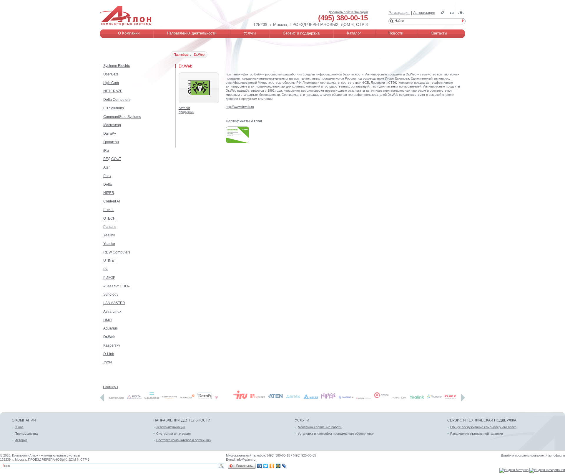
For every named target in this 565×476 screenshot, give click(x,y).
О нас (19, 427)
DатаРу (109, 133)
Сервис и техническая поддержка (481, 420)
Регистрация (399, 13)
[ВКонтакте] (260, 466)
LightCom (111, 83)
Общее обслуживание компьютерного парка (483, 427)
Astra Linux (112, 311)
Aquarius (110, 328)
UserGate (111, 74)
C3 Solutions (113, 108)
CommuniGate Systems (122, 117)
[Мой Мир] (278, 466)
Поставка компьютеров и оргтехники (183, 440)
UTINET (109, 260)
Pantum (109, 227)
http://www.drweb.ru (240, 106)
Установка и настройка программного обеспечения (336, 433)
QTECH (109, 218)
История (21, 440)
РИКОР (109, 278)
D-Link (108, 354)
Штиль (108, 210)
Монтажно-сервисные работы (320, 427)
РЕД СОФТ (112, 159)
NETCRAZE (112, 91)
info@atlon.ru (246, 459)
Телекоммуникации (170, 427)
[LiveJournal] (284, 466)
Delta (107, 184)
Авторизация (424, 13)
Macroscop (112, 125)
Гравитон (111, 142)
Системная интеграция (173, 433)
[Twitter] (266, 466)
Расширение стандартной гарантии (476, 433)
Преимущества (26, 433)
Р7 (105, 269)
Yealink (109, 235)
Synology (110, 294)
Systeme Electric (116, 66)
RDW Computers (116, 252)
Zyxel (107, 362)
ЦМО (107, 320)
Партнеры (110, 387)
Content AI (111, 201)
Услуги (302, 420)
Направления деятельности (181, 420)
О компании (24, 420)
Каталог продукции (186, 110)
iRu (106, 151)
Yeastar (109, 244)
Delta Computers (116, 100)
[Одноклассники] (272, 466)
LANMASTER (114, 303)
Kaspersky (111, 345)
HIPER (108, 193)
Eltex (107, 176)
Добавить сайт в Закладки (348, 12)
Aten (107, 167)
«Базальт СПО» (116, 286)
